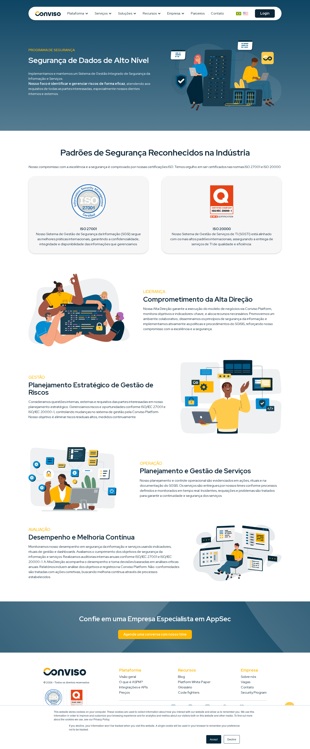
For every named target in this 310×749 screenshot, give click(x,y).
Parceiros (198, 13)
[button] (79, 13)
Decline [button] (231, 739)
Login (265, 13)
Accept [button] (214, 739)
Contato (217, 13)
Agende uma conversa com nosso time (155, 634)
